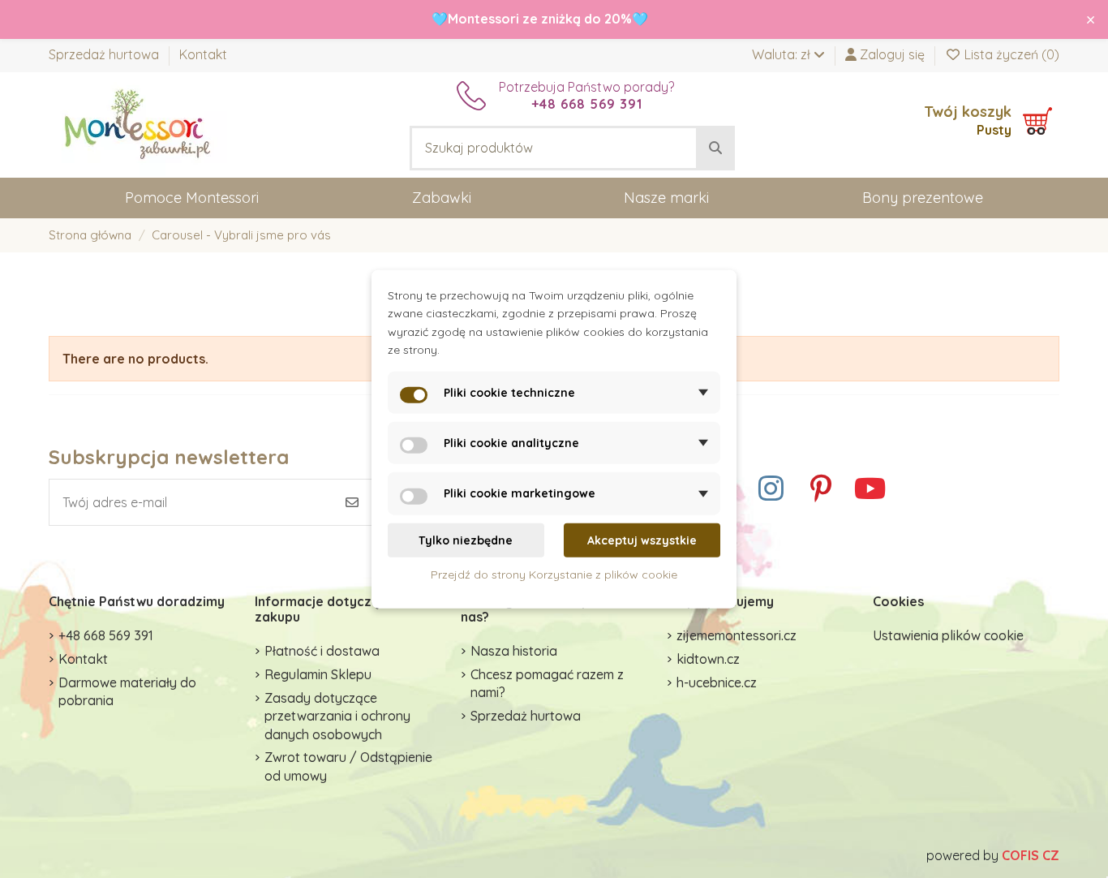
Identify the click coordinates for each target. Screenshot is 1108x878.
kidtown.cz (708, 659)
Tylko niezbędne (466, 540)
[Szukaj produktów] (715, 148)
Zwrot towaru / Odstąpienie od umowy (348, 766)
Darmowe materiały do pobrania (127, 691)
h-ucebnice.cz (716, 682)
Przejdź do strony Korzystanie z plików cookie (554, 574)
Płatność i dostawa (322, 651)
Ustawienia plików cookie (948, 635)
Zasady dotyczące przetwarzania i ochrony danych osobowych (337, 716)
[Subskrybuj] (352, 502)
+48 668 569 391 (105, 635)
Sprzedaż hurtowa (105, 54)
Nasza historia (513, 651)
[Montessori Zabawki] (138, 123)
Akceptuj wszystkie (642, 540)
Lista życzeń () (1010, 54)
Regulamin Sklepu (317, 674)
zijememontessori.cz (736, 635)
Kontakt (203, 54)
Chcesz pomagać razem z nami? (547, 683)
